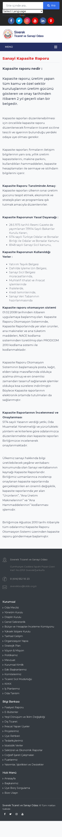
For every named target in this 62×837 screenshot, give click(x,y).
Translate (32, 15)
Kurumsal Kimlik (14, 664)
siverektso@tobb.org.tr (23, 586)
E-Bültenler (11, 712)
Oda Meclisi (11, 607)
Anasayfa (10, 778)
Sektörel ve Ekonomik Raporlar (23, 750)
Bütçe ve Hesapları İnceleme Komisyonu (29, 626)
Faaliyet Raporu (14, 707)
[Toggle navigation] (56, 34)
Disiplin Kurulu (12, 617)
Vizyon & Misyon (14, 650)
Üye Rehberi (12, 735)
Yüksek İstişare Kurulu (17, 631)
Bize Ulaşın (11, 792)
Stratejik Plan (12, 645)
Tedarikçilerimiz (13, 740)
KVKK (7, 683)
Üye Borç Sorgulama (17, 788)
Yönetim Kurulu (13, 612)
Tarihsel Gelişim (13, 636)
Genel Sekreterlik (14, 621)
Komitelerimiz (12, 674)
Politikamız (11, 655)
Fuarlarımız (11, 759)
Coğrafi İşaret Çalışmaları (19, 755)
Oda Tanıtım (11, 693)
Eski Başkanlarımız (15, 669)
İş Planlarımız (12, 688)
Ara (52, 5)
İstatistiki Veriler (13, 745)
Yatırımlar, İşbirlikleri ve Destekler (24, 764)
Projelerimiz (11, 731)
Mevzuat (9, 660)
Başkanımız (11, 783)
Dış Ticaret (10, 721)
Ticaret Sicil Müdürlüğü (18, 679)
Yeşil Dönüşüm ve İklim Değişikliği (24, 716)
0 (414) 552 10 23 (20, 578)
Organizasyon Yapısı (16, 641)
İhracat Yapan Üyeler (17, 726)
